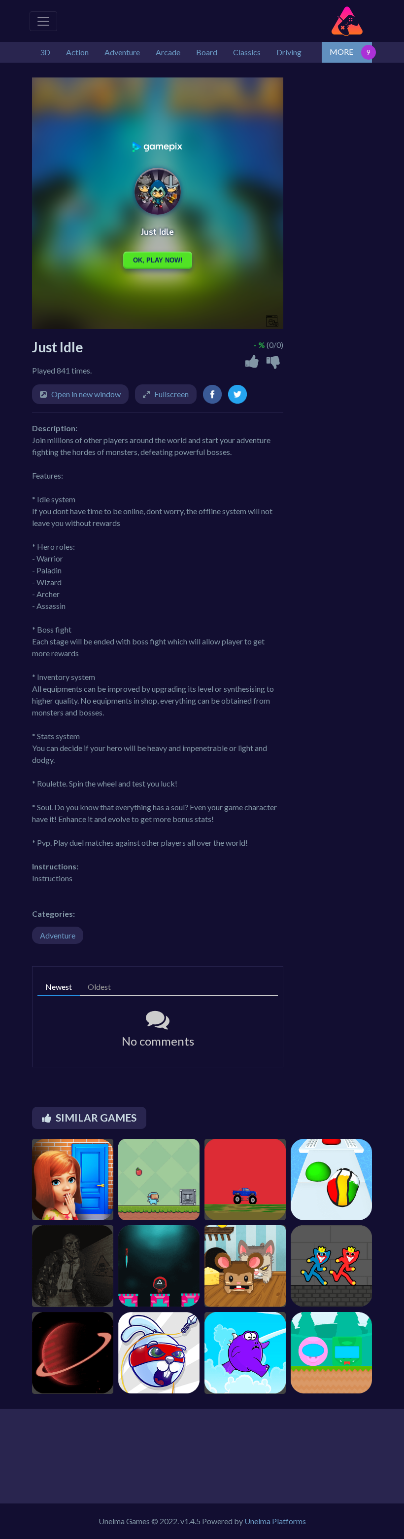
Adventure (57, 935)
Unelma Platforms (275, 1521)
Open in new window (86, 394)
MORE (341, 51)
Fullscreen (171, 394)
